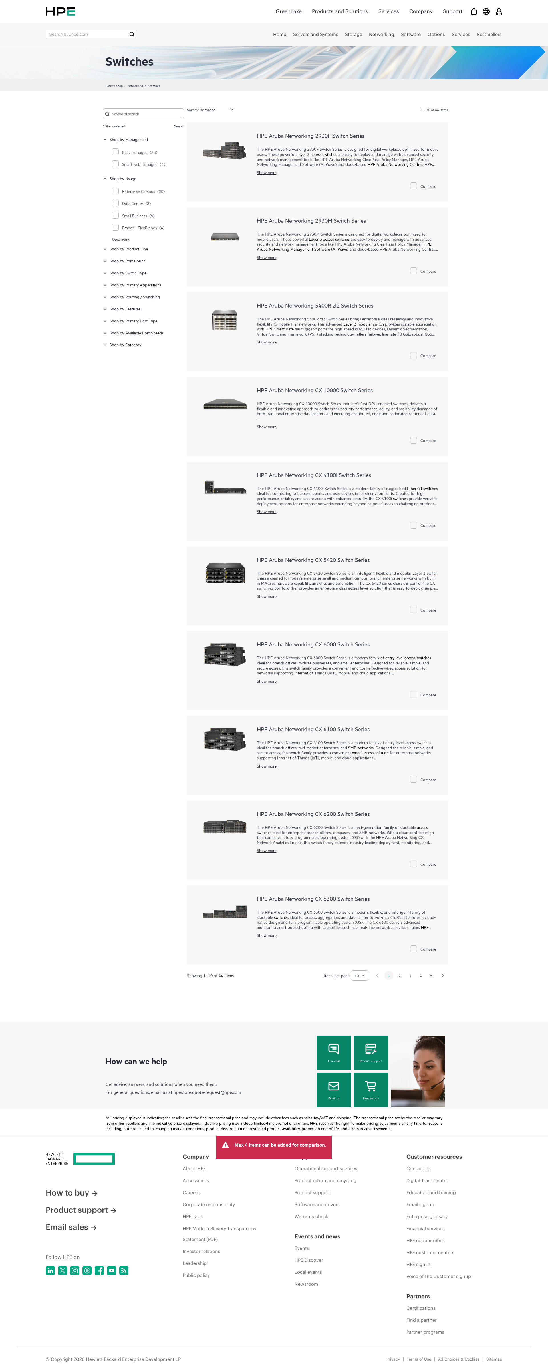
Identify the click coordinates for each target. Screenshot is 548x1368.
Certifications (421, 1308)
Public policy (196, 1275)
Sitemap (494, 1359)
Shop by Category (125, 344)
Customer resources (434, 1156)
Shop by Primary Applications (135, 284)
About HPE (194, 1168)
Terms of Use (419, 1359)
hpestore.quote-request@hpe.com (207, 1092)
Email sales (67, 1227)
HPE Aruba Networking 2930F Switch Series (311, 135)
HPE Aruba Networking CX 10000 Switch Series (315, 389)
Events (302, 1248)
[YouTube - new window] (111, 1270)
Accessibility (196, 1180)
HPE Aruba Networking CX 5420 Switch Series (313, 559)
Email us (334, 1098)
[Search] (132, 34)
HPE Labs (193, 1216)
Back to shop (114, 85)
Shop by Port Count (127, 260)
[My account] (498, 11)
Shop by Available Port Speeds (137, 332)
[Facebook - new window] (99, 1270)
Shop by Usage (123, 178)
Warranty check (311, 1216)
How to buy (371, 1098)
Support (452, 11)
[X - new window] (62, 1270)
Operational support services (326, 1168)
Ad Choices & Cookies (459, 1359)
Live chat (334, 1060)
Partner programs (425, 1332)
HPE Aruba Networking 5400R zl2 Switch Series (315, 305)
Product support (371, 1060)
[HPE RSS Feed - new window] (123, 1270)
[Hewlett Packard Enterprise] (60, 11)
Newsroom (306, 1284)
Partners (418, 1296)
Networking (135, 85)
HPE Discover (309, 1260)
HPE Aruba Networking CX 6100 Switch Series (313, 728)
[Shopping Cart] (473, 11)
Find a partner (421, 1320)
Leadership (195, 1263)
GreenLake (289, 11)
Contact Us (418, 1168)
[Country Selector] (486, 11)
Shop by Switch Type (128, 272)
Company (421, 11)
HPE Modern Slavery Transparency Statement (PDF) (219, 1234)
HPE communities (425, 1240)
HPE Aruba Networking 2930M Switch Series (311, 220)
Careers (191, 1192)
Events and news (317, 1236)
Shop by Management (129, 139)
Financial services (425, 1228)
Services (388, 11)
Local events (308, 1272)
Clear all (179, 126)
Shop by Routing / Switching (135, 296)
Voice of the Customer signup (438, 1276)
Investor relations (201, 1251)
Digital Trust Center (427, 1180)
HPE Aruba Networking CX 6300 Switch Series (313, 898)
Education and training (431, 1192)
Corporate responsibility (209, 1204)
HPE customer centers (430, 1252)
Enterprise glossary (427, 1216)
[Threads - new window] (87, 1270)
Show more (120, 239)
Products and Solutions (340, 11)
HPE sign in (418, 1264)
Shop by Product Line (129, 248)
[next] (442, 975)
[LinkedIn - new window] (50, 1270)
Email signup (420, 1204)
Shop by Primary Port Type (133, 320)
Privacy (393, 1359)
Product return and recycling (325, 1180)
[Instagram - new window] (74, 1270)
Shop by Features (125, 308)
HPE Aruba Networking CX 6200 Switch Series (313, 813)
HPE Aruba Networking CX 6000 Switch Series (313, 644)
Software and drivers (317, 1204)
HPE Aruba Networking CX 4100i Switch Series (314, 474)
